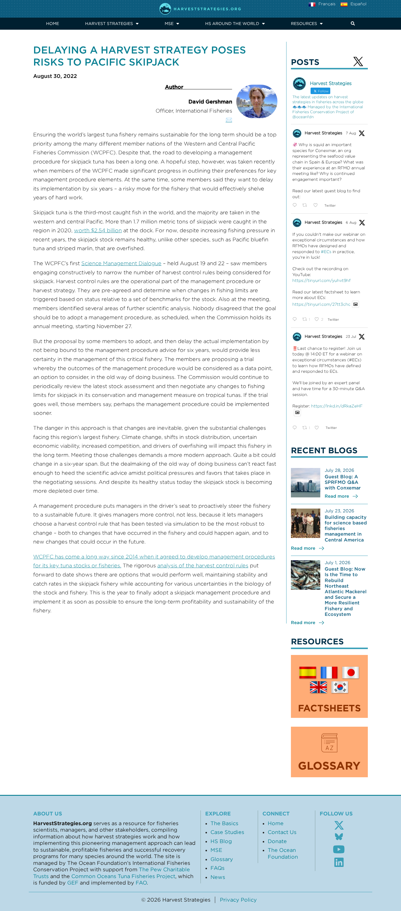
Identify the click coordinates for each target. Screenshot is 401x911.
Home (52, 23)
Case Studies (227, 832)
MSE (169, 23)
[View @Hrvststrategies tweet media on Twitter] (355, 304)
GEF (72, 883)
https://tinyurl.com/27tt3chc (321, 304)
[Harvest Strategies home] (200, 9)
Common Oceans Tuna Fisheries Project (123, 876)
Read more (337, 496)
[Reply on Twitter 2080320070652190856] (296, 428)
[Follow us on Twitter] (339, 825)
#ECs (326, 251)
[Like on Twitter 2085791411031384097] (317, 205)
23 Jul (351, 336)
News (217, 877)
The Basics (224, 823)
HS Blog (221, 841)
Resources (304, 23)
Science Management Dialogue (121, 263)
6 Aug (351, 222)
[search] (352, 24)
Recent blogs (324, 450)
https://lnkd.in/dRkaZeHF (337, 406)
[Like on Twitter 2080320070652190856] (318, 428)
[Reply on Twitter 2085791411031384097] (296, 205)
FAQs (217, 868)
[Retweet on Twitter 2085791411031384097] (306, 205)
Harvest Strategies (109, 23)
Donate (277, 841)
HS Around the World (232, 23)
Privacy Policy (238, 900)
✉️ (229, 120)
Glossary (221, 859)
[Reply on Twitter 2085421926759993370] (296, 319)
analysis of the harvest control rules (202, 566)
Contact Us (282, 832)
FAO (141, 883)
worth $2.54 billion (98, 230)
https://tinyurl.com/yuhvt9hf (321, 280)
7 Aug (351, 133)
